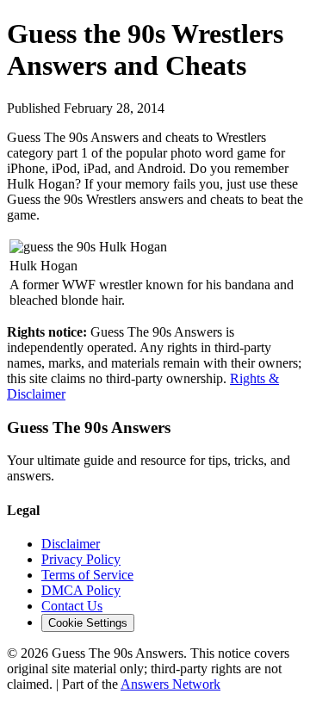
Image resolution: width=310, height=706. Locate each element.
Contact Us (71, 605)
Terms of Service (87, 574)
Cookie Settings (87, 622)
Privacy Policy (81, 559)
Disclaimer (70, 543)
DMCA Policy (81, 590)
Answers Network (170, 684)
